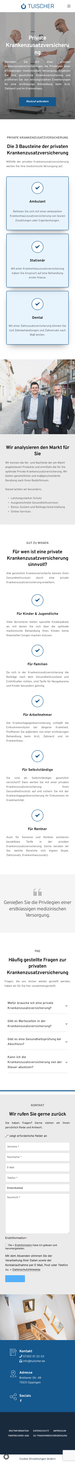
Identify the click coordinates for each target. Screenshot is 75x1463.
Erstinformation (23, 1245)
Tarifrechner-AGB (18, 1435)
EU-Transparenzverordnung (50, 1435)
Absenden (15, 1278)
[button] (37, 1006)
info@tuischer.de (33, 1361)
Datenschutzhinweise (26, 1269)
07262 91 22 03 (33, 1356)
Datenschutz (41, 1430)
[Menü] (68, 6)
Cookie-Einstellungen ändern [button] (37, 1458)
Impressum (59, 1430)
